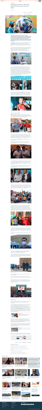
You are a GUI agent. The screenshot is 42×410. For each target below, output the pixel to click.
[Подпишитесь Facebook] (23, 404)
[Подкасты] (31, 404)
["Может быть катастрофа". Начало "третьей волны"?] (14, 330)
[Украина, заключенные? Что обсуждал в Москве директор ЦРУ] (6, 384)
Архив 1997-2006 (4, 406)
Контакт (3, 407)
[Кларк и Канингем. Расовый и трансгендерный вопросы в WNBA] (21, 361)
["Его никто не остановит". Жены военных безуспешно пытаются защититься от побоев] (25, 384)
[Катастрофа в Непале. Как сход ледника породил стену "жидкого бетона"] (21, 372)
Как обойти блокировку (14, 405)
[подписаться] (33, 404)
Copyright (13, 407)
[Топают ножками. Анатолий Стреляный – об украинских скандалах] (8, 372)
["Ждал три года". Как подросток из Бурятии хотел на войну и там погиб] (25, 394)
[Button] (24, 12)
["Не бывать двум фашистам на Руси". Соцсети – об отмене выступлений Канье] (34, 372)
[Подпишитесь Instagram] (28, 404)
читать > (18, 338)
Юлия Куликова (12, 9)
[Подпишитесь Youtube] (26, 404)
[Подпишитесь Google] (21, 404)
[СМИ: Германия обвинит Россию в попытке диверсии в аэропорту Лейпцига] (16, 393)
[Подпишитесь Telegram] (27, 404)
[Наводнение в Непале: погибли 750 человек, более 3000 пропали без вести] (16, 384)
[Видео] (36, 1)
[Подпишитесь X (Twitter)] (24, 404)
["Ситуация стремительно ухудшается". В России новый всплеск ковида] (14, 315)
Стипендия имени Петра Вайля (5, 405)
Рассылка (13, 406)
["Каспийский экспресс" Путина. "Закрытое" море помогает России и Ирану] (6, 393)
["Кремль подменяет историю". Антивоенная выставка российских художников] (8, 361)
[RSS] (30, 404)
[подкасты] (38, 1)
